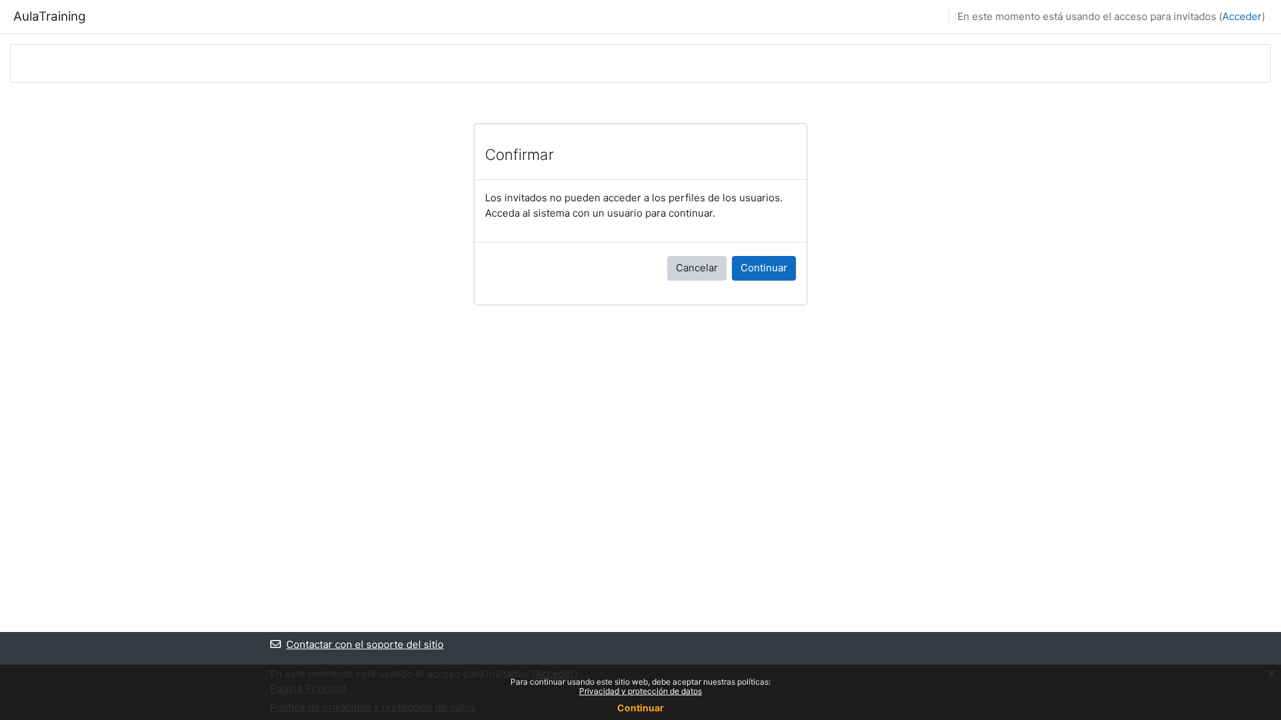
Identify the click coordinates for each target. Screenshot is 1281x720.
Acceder (1242, 16)
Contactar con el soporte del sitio (365, 644)
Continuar (764, 267)
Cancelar (697, 267)
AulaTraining (49, 16)
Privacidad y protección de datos (640, 691)
